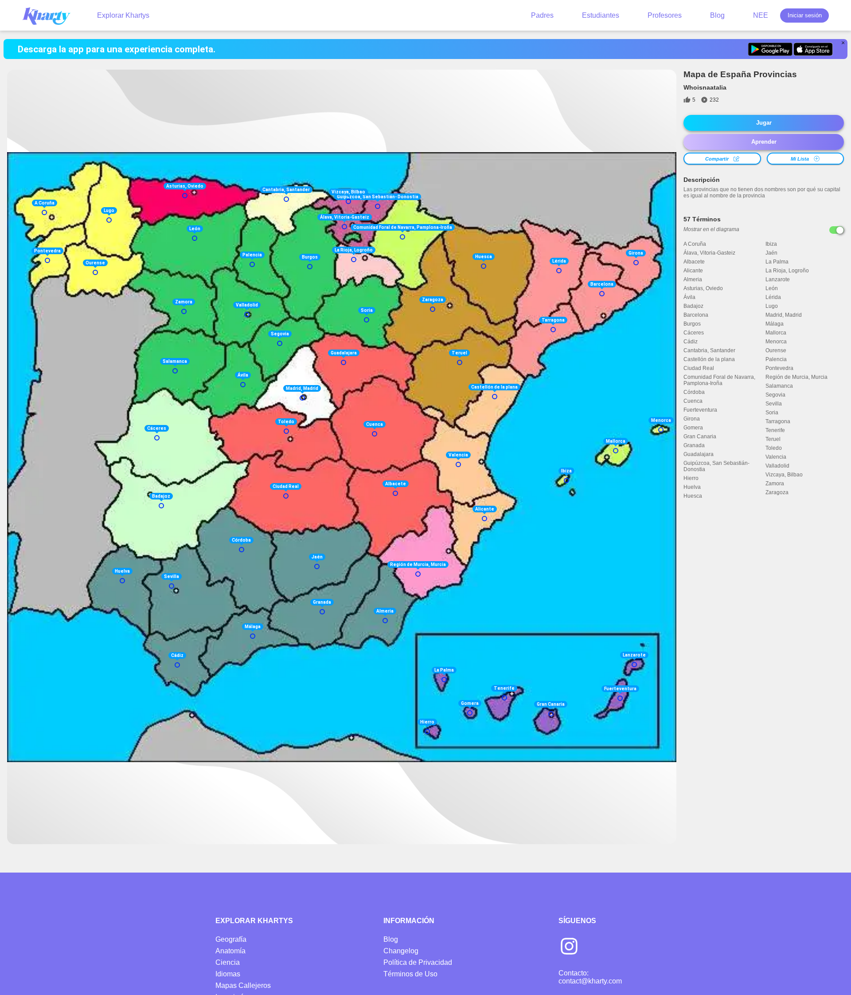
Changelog (400, 951)
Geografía (230, 939)
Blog (717, 15)
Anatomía (230, 951)
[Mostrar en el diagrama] (836, 230)
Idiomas (227, 974)
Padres (542, 15)
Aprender (764, 141)
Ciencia (227, 962)
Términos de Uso (410, 974)
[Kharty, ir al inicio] (50, 15)
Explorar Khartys (123, 15)
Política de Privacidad (417, 962)
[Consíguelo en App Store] (813, 49)
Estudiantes (600, 15)
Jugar (764, 122)
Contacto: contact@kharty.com (590, 977)
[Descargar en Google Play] (770, 49)
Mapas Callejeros (243, 985)
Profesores (665, 15)
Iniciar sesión (805, 15)
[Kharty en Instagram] (569, 947)
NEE (760, 15)
